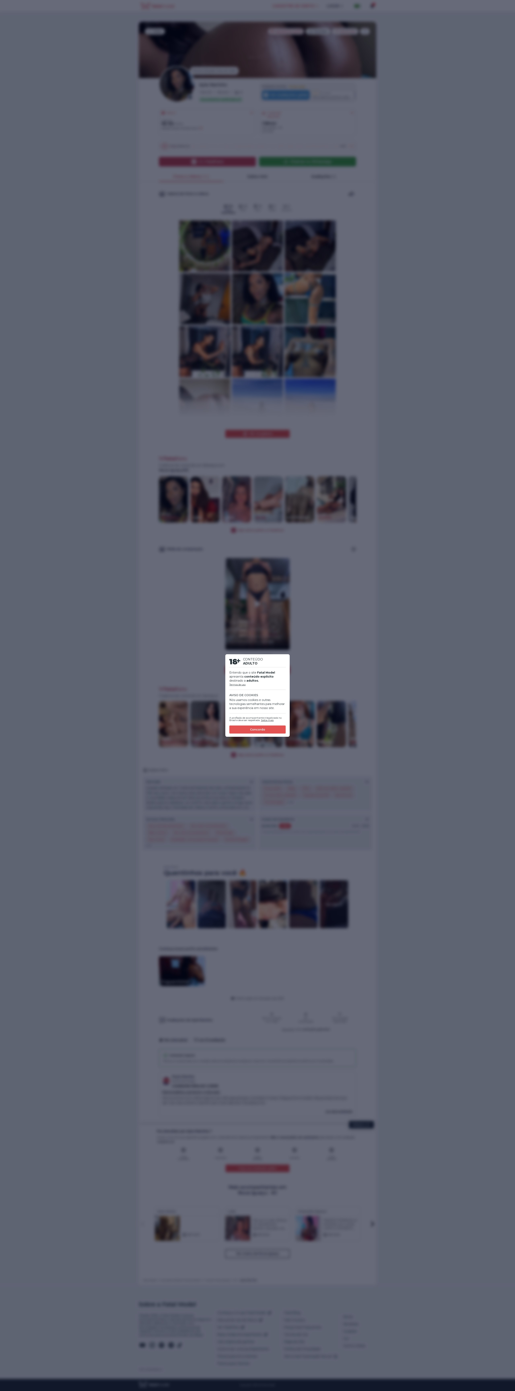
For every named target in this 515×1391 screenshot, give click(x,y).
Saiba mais (267, 720)
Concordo (257, 729)
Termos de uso (237, 684)
